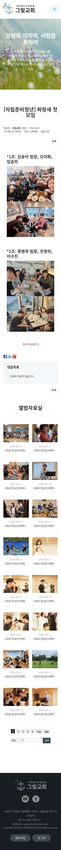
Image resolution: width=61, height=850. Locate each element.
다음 (39, 731)
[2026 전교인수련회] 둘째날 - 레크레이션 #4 (16, 601)
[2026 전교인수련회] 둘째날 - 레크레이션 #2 (16, 638)
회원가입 (20, 838)
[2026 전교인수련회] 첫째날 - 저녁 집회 (45, 714)
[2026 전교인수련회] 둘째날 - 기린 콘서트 (45, 525)
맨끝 (46, 731)
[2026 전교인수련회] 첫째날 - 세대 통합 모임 (16, 714)
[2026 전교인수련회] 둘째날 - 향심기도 (45, 676)
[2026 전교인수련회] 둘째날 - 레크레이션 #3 (45, 601)
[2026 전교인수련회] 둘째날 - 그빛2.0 (45, 488)
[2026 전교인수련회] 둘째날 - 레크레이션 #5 (45, 563)
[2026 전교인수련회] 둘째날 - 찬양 (16, 525)
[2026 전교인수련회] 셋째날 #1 (16, 488)
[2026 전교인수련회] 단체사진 (16, 450)
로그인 (41, 838)
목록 (54, 141)
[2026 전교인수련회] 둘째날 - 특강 (16, 676)
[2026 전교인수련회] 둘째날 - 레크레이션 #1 (45, 638)
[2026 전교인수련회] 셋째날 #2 (45, 450)
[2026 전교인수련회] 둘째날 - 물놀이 (16, 563)
